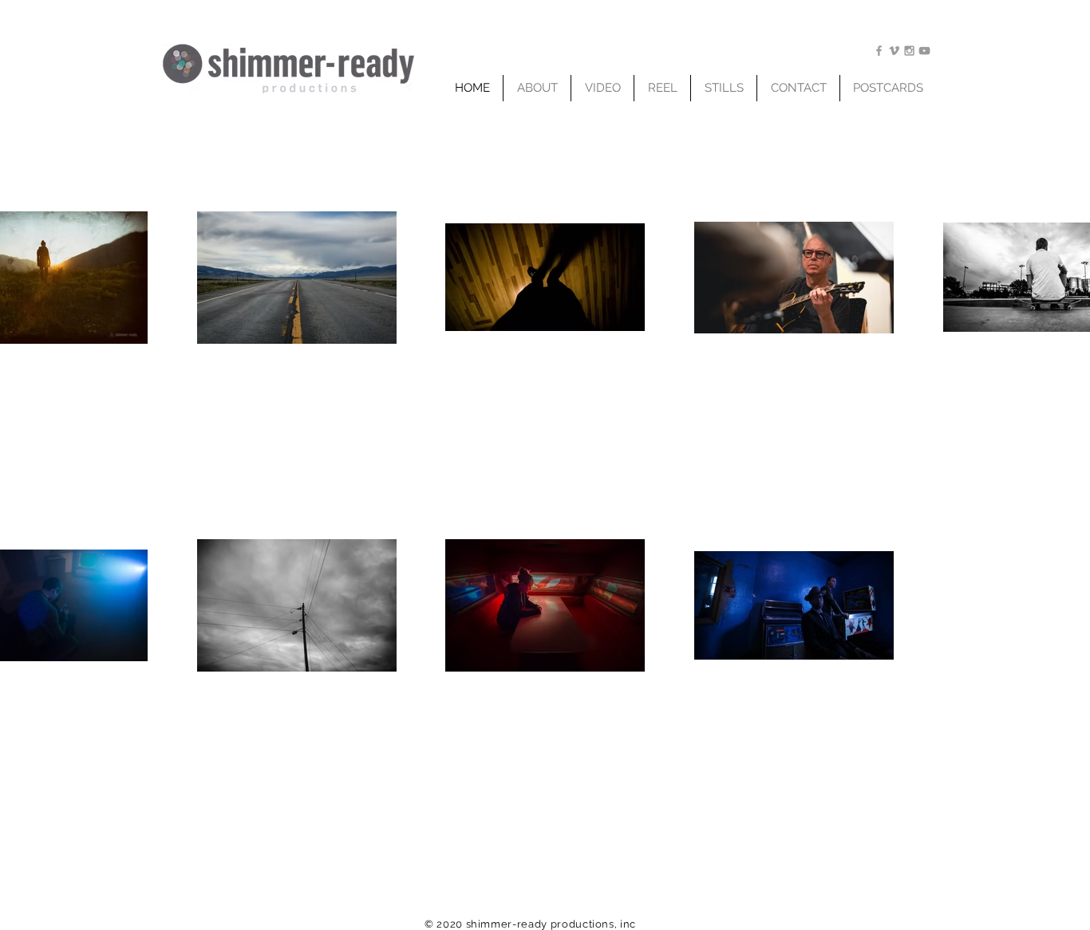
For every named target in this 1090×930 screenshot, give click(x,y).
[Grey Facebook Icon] (879, 50)
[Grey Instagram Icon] (909, 50)
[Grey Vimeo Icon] (894, 50)
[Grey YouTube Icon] (924, 50)
